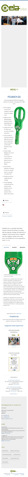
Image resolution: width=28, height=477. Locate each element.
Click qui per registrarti (7, 216)
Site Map (22, 474)
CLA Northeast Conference (14, 380)
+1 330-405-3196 (6, 417)
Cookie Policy (16, 474)
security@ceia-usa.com (8, 418)
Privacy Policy (7, 474)
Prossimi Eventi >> (14, 393)
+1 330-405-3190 (6, 415)
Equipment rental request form (14, 326)
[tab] (6, 247)
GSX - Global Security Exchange (14, 387)
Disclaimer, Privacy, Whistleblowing (17, 473)
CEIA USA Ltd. (16, 384)
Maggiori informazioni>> (6, 433)
